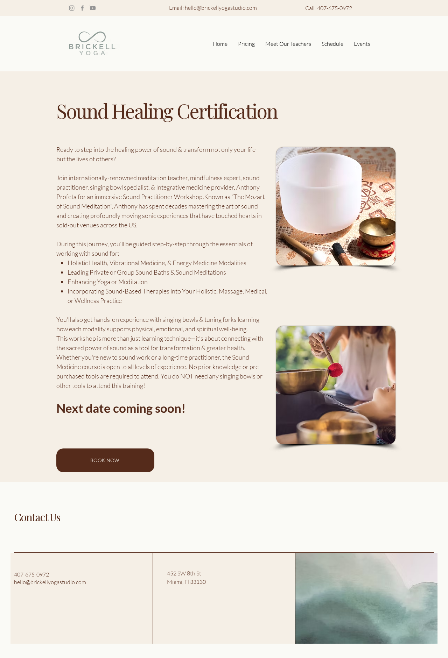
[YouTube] (92, 8)
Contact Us (37, 517)
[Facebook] (82, 8)
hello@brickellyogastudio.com (221, 7)
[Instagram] (71, 8)
